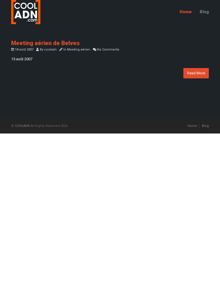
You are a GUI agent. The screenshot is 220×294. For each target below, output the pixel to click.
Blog (204, 11)
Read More (196, 73)
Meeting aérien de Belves (45, 43)
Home (186, 11)
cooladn (50, 49)
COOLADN (22, 126)
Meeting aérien (78, 49)
